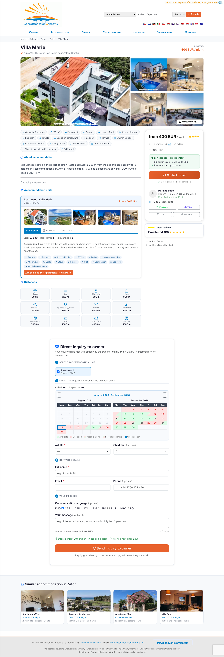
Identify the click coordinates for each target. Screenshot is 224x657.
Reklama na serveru (91, 642)
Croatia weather (112, 32)
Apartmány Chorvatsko (113, 652)
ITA (86, 508)
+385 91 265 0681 (163, 201)
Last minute (138, 32)
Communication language (76, 503)
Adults (60, 445)
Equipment (34, 230)
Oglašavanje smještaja (174, 642)
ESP (95, 508)
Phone (122, 481)
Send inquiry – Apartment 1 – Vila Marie (49, 272)
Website (188, 214)
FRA (104, 508)
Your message (69, 515)
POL (133, 508)
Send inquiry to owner (114, 548)
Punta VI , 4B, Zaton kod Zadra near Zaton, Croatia (51, 53)
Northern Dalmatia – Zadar (33, 39)
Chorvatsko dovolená (96, 649)
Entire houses (164, 32)
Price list (67, 230)
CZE (68, 508)
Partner (94, 652)
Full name (62, 467)
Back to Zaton (156, 241)
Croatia (33, 32)
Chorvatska (112, 649)
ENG (58, 508)
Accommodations (60, 32)
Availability (51, 230)
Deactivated (84, 652)
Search (195, 14)
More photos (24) (190, 121)
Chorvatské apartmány (135, 652)
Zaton (52, 39)
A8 (169, 144)
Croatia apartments (155, 649)
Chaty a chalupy (172, 649)
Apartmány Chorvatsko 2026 (132, 649)
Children (124, 445)
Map (162, 214)
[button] (174, 230)
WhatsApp (164, 207)
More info (190, 32)
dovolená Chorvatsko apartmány (70, 649)
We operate (49, 649)
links (100, 652)
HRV (123, 508)
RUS (114, 508)
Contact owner (176, 175)
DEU (77, 508)
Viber (190, 207)
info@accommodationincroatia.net (127, 642)
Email (59, 481)
